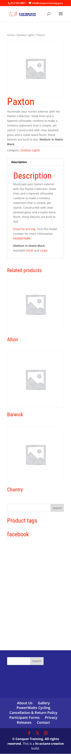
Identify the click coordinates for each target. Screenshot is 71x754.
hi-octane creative (49, 743)
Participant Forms (24, 717)
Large (43, 250)
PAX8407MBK (22, 238)
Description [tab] (19, 162)
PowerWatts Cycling (33, 707)
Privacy (51, 717)
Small (29, 250)
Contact (43, 722)
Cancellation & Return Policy (33, 712)
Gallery (44, 703)
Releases (24, 722)
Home (10, 35)
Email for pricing (24, 229)
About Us (25, 703)
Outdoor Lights (26, 35)
